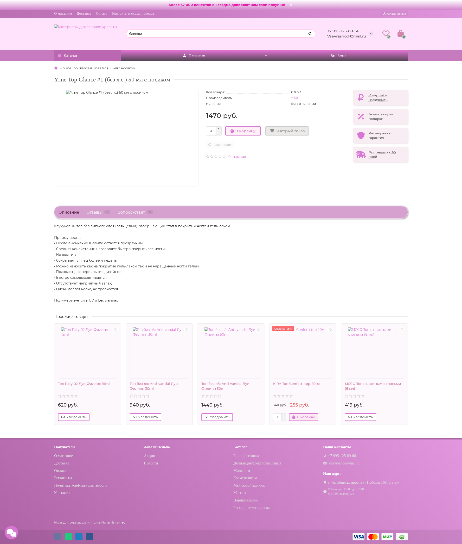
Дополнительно (157, 447)
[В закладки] (115, 329)
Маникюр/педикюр (249, 485)
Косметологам (245, 478)
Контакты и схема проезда (133, 13)
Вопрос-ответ (134, 212)
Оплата (101, 13)
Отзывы (97, 212)
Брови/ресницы (246, 456)
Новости (151, 463)
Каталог (240, 447)
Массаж (239, 493)
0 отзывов (237, 157)
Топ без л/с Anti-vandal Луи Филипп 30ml (154, 386)
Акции (342, 55)
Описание (68, 212)
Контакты (62, 493)
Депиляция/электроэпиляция (257, 463)
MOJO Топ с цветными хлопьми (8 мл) (373, 386)
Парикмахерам (245, 500)
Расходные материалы (251, 508)
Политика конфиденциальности (80, 485)
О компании (197, 55)
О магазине (63, 13)
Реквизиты (63, 478)
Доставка (84, 13)
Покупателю (64, 447)
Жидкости (241, 471)
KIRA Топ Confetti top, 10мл (296, 384)
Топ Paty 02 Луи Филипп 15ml (84, 384)
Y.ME (295, 98)
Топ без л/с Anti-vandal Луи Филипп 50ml (225, 386)
